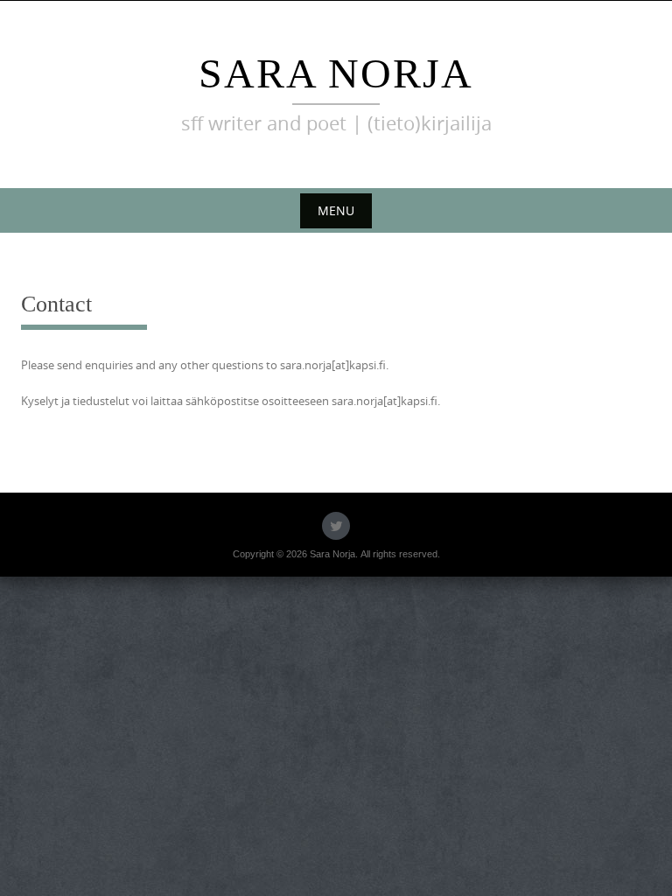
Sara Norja (336, 73)
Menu (336, 210)
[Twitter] (336, 526)
